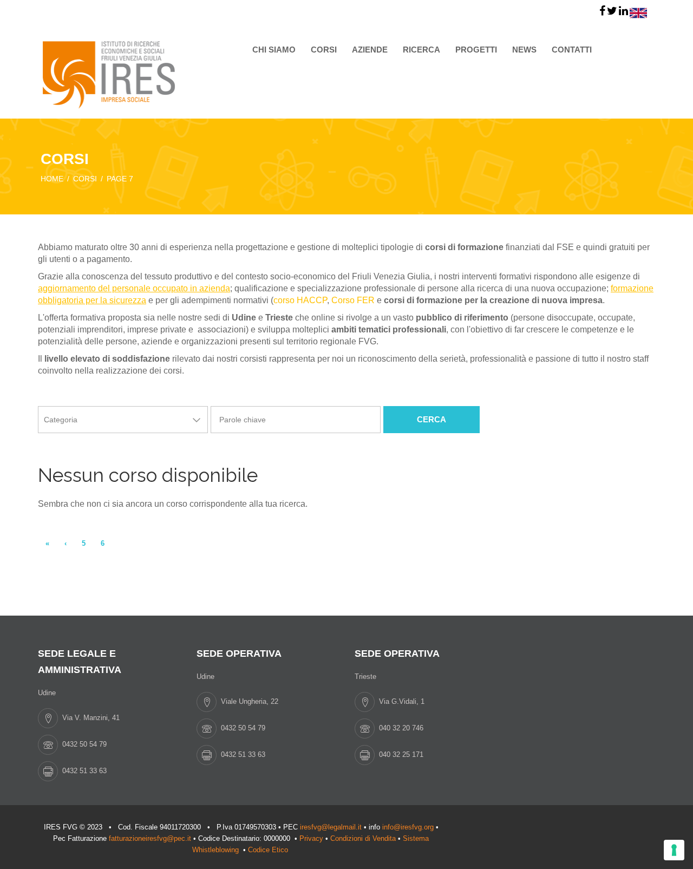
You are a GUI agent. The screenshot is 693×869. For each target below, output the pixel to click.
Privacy (311, 838)
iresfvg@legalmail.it (331, 827)
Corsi (324, 49)
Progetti (476, 49)
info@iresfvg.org (408, 827)
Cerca (431, 419)
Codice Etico (269, 850)
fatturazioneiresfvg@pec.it (150, 838)
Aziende (370, 49)
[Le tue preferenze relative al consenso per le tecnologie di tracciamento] (674, 850)
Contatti (572, 49)
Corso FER (353, 300)
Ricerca (421, 49)
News (524, 49)
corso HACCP (300, 300)
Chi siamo (274, 49)
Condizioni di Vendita (363, 838)
